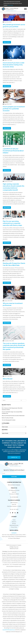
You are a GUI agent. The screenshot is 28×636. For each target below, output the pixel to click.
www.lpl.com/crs (18, 566)
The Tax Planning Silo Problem (8, 420)
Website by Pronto (14, 548)
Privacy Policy (14, 527)
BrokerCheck (10, 5)
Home (14, 519)
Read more (7, 42)
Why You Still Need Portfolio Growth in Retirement (13, 415)
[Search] (21, 400)
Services (14, 523)
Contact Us (14, 457)
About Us (14, 521)
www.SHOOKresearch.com (9, 629)
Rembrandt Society (14, 525)
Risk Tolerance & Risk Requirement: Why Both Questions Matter (12, 408)
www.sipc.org (23, 555)
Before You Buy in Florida (7, 417)
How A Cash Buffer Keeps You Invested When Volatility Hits (12, 412)
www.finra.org (15, 555)
